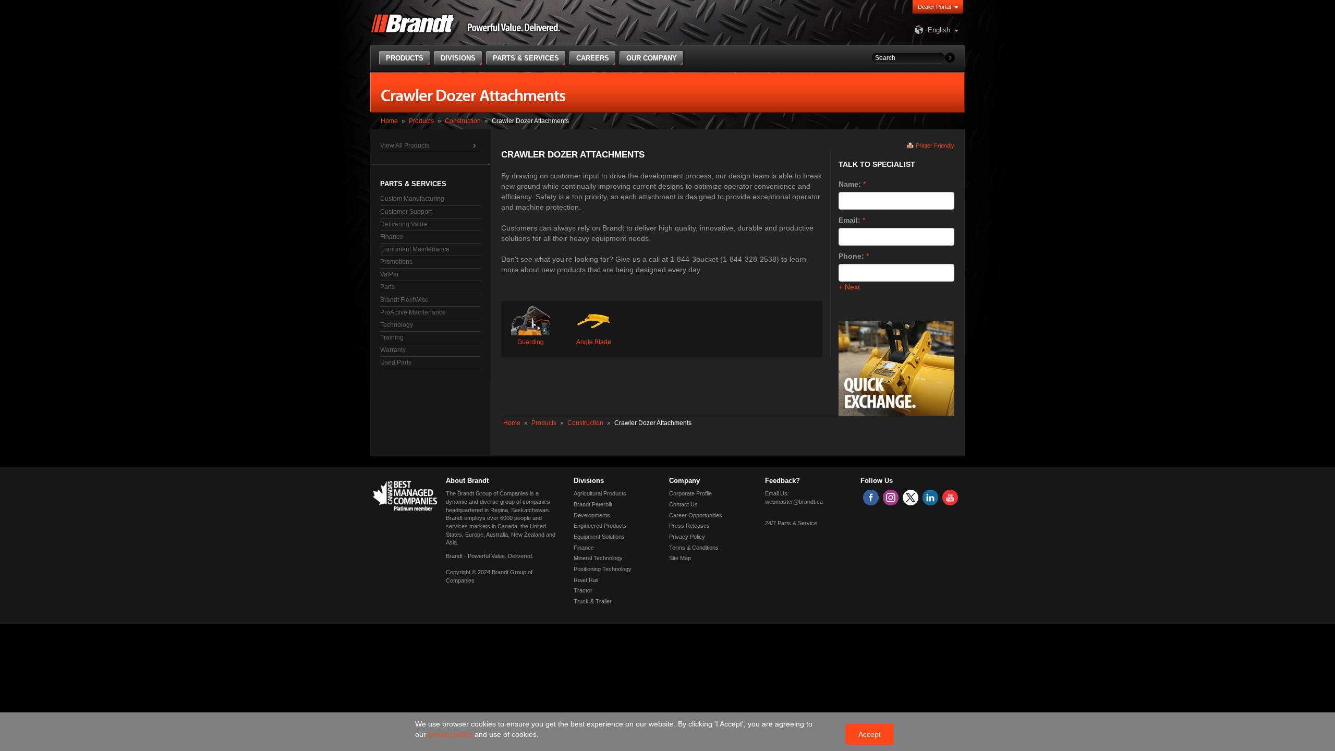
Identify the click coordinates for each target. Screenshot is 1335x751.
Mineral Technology (598, 558)
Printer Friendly (935, 145)
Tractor (583, 590)
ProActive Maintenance (413, 312)
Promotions (396, 261)
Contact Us (683, 504)
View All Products (404, 145)
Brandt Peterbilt (593, 504)
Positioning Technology (603, 569)
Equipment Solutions (599, 537)
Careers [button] (592, 58)
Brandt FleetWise (404, 300)
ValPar (389, 274)
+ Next (849, 287)
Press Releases (689, 526)
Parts (387, 286)
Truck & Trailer (593, 601)
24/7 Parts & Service (791, 523)
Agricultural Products (600, 493)
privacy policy (451, 734)
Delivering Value (403, 224)
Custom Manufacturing (412, 198)
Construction (463, 121)
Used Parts (395, 362)
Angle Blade (593, 342)
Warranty (393, 350)
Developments (592, 515)
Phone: (851, 256)
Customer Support (406, 211)
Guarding (530, 342)
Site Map (680, 558)
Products (421, 121)
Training (392, 337)
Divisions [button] (458, 58)
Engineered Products (600, 526)
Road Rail (586, 580)
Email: (849, 220)
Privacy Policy (687, 537)
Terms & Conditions (694, 547)
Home (389, 121)
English (939, 30)
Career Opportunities (695, 515)
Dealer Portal (934, 7)
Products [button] (404, 58)
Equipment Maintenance (415, 249)
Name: (850, 184)
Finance (391, 236)
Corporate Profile (690, 493)
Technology (396, 325)
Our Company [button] (651, 58)
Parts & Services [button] (526, 58)
